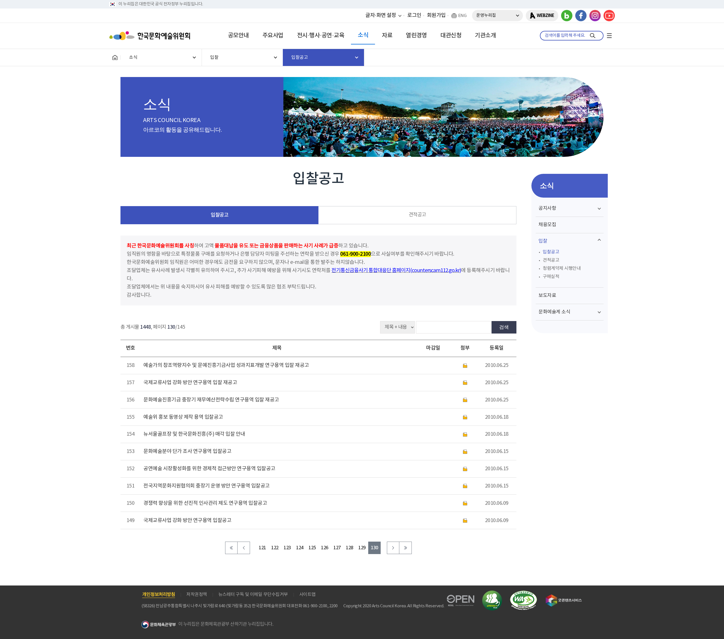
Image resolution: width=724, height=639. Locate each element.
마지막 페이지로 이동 (405, 548)
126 (324, 548)
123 (287, 548)
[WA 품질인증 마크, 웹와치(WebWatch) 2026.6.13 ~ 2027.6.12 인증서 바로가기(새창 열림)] (523, 593)
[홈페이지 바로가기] (114, 57)
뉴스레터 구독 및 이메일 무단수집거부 (253, 594)
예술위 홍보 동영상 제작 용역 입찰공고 (183, 417)
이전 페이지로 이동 (244, 548)
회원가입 (436, 15)
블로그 (566, 15)
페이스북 (581, 15)
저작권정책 (196, 594)
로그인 (414, 15)
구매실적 (551, 276)
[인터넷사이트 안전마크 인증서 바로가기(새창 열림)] (492, 593)
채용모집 (547, 225)
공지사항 (547, 208)
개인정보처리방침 (158, 594)
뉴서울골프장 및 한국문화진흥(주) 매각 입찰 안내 (194, 434)
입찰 (542, 241)
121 (262, 548)
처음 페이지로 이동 (231, 548)
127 (337, 548)
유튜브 (609, 15)
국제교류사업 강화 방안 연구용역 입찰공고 (187, 520)
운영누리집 (486, 15)
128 (349, 548)
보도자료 (547, 295)
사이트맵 (307, 594)
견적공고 (417, 215)
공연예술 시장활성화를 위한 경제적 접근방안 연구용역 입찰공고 (209, 469)
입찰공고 (219, 215)
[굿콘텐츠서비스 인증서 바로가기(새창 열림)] (564, 597)
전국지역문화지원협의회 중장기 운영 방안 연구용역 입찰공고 (206, 486)
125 (312, 548)
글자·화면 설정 (380, 15)
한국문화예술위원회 (151, 35)
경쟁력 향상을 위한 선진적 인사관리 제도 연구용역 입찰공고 (205, 503)
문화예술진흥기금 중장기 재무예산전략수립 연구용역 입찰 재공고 (211, 400)
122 (275, 548)
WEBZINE (545, 15)
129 (362, 548)
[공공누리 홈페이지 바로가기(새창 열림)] (460, 598)
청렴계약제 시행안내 (562, 268)
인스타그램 (595, 15)
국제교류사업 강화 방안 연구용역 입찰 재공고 (190, 383)
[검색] (592, 35)
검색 (504, 327)
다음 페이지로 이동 (393, 548)
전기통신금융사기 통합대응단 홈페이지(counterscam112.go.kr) (396, 270)
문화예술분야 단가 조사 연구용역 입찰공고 (187, 451)
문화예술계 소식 (554, 312)
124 (299, 548)
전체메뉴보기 (609, 35)
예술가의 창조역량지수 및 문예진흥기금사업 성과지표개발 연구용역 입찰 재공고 (226, 365)
